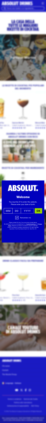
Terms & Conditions (31, 224)
